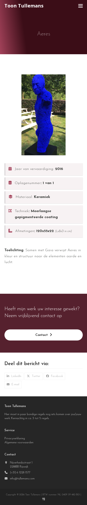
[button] (80, 6)
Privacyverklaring (14, 438)
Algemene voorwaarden (18, 442)
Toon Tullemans (24, 5)
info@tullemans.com (22, 478)
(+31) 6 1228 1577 (20, 472)
